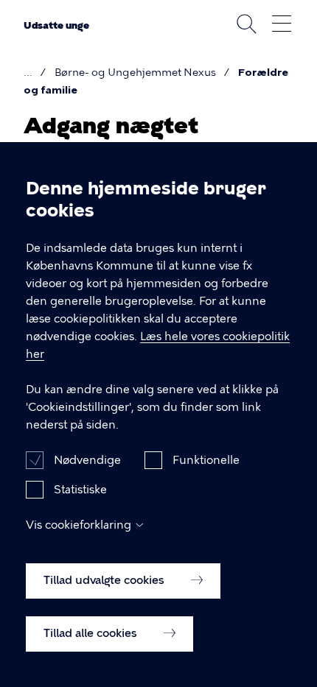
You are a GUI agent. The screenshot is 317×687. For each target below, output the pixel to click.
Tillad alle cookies (91, 633)
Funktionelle (206, 460)
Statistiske (80, 489)
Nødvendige (87, 460)
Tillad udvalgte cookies (105, 580)
